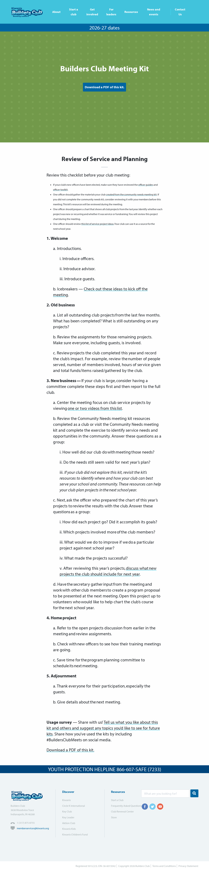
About (56, 12)
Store (114, 817)
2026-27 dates (104, 27)
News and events (153, 12)
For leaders (111, 12)
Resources (131, 12)
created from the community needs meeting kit (131, 194)
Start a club (73, 12)
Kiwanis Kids (69, 828)
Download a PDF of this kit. (104, 87)
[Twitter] (152, 806)
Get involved (92, 12)
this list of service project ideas (97, 223)
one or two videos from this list (95, 408)
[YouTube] (160, 806)
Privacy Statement (188, 866)
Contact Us (180, 12)
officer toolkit (60, 189)
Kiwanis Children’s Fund (75, 834)
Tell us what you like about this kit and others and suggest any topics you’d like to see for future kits (103, 728)
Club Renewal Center (122, 811)
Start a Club (117, 800)
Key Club (67, 811)
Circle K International (73, 805)
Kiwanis (66, 800)
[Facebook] (145, 806)
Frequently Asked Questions (124, 805)
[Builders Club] (28, 11)
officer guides (145, 184)
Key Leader (68, 817)
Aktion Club (68, 823)
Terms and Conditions (164, 866)
